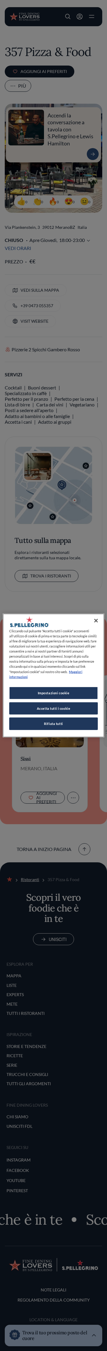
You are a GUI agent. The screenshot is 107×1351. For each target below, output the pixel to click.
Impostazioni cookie (54, 693)
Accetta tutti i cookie (53, 708)
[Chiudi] (96, 620)
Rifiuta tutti (53, 724)
